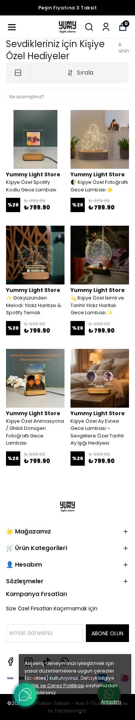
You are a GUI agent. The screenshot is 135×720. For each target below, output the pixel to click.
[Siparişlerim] (106, 27)
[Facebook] (10, 661)
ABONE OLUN (107, 633)
